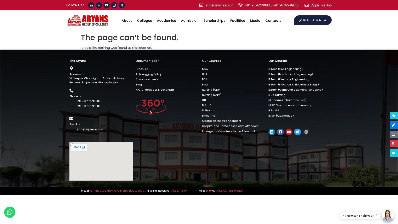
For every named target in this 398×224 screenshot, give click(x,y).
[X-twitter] (122, 5)
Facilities (237, 20)
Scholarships (214, 20)
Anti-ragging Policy (148, 74)
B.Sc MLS (274, 110)
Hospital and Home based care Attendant (230, 126)
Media (255, 20)
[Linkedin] (271, 132)
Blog (139, 84)
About (127, 20)
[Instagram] (114, 5)
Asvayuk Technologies (230, 190)
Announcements (147, 79)
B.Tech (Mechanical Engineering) (290, 74)
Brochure (142, 69)
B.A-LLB (206, 105)
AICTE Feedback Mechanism (155, 90)
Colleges (144, 20)
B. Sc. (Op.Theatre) (281, 116)
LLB (204, 100)
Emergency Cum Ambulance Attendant (228, 131)
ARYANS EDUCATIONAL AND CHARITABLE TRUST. (118, 190)
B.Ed (205, 84)
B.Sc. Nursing (276, 95)
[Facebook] (280, 132)
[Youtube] (106, 5)
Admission (190, 20)
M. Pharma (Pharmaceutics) (287, 100)
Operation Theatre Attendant (221, 121)
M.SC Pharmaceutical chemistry (289, 105)
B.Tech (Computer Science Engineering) (295, 90)
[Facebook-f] (99, 5)
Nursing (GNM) (212, 90)
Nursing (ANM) (211, 95)
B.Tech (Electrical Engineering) (288, 79)
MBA (205, 69)
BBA (204, 74)
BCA (205, 79)
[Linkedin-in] (91, 5)
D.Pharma (208, 110)
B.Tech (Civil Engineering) (285, 69)
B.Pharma (208, 116)
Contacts (273, 20)
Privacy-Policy (179, 190)
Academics (166, 20)
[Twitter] (297, 132)
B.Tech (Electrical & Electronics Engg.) (293, 84)
